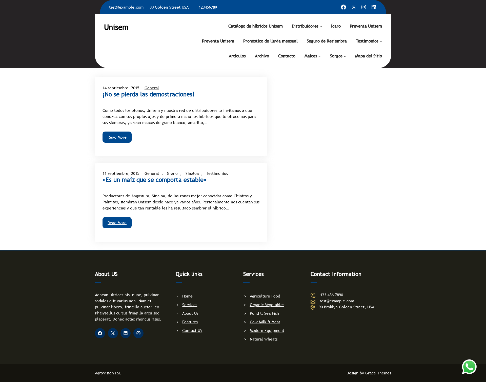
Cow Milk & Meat (265, 322)
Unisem (116, 27)
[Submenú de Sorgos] (344, 56)
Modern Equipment (267, 330)
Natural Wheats (263, 339)
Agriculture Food (265, 296)
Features (190, 322)
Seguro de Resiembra (327, 41)
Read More (117, 137)
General (152, 88)
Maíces (311, 56)
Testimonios (367, 41)
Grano (172, 173)
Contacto (286, 56)
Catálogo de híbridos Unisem (255, 26)
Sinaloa (192, 173)
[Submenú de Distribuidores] (320, 26)
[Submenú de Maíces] (319, 56)
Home (187, 296)
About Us (190, 313)
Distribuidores (305, 26)
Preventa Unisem (366, 26)
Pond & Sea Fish (264, 313)
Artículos (237, 56)
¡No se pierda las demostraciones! (149, 94)
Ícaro (336, 26)
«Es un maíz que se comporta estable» (155, 179)
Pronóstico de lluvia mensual (270, 41)
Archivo (262, 56)
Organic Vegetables (267, 304)
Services (189, 304)
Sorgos (336, 56)
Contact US (192, 330)
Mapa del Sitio (368, 56)
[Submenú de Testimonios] (380, 41)
